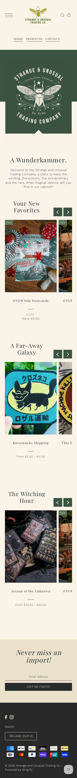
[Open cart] (69, 15)
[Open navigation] (10, 15)
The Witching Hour (26, 497)
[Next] (67, 212)
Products (34, 39)
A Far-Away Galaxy (26, 349)
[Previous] (58, 212)
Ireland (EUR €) (21, 736)
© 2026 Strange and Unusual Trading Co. (33, 765)
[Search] (62, 15)
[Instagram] (12, 717)
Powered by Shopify (18, 769)
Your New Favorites (26, 206)
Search (9, 726)
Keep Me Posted (38, 686)
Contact (53, 39)
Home (18, 39)
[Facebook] (6, 717)
